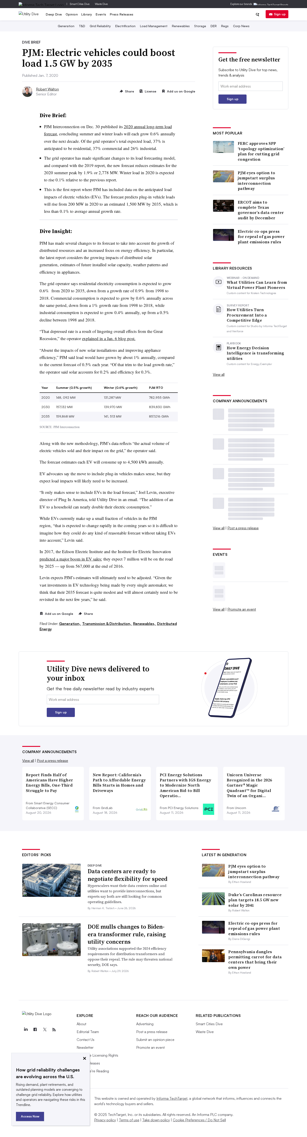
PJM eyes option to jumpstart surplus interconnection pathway (256, 180)
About (81, 1024)
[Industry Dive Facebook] (35, 1029)
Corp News (241, 26)
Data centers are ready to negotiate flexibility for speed (127, 875)
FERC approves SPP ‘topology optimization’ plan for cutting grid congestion (261, 151)
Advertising (145, 1024)
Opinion (72, 14)
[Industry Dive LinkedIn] (25, 1029)
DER (214, 26)
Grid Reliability (100, 26)
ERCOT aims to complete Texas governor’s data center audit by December (261, 210)
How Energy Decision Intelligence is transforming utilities (255, 353)
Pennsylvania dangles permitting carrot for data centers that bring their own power (255, 959)
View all (219, 374)
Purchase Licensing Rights (97, 1055)
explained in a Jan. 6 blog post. (109, 338)
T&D (82, 26)
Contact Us (85, 1039)
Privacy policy (105, 1120)
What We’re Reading (93, 1071)
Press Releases (121, 14)
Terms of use (129, 1120)
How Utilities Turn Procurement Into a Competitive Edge (247, 315)
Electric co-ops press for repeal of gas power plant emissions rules (261, 236)
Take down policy (156, 1120)
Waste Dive (101, 4)
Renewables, (144, 623)
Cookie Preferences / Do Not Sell (199, 1120)
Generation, (70, 623)
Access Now (30, 1116)
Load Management (153, 26)
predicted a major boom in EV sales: (71, 559)
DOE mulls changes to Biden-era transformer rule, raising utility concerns (127, 934)
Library (86, 14)
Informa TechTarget (171, 1098)
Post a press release (243, 528)
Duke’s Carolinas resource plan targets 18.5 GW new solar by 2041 (255, 900)
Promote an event (241, 609)
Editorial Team (88, 1031)
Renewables (181, 26)
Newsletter (85, 1047)
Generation (66, 26)
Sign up (280, 14)
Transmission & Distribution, (107, 623)
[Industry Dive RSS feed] (54, 1029)
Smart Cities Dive (79, 4)
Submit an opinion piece (155, 1039)
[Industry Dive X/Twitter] (44, 1029)
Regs (225, 26)
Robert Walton (47, 89)
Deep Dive (54, 14)
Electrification (125, 26)
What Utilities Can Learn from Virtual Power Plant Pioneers (257, 285)
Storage (200, 26)
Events (101, 14)
